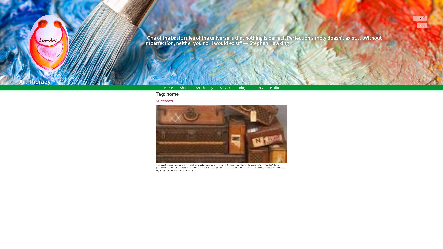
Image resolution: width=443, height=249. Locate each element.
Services (226, 87)
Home (168, 87)
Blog (242, 87)
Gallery (258, 87)
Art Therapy (204, 87)
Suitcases (164, 101)
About (184, 87)
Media (274, 87)
